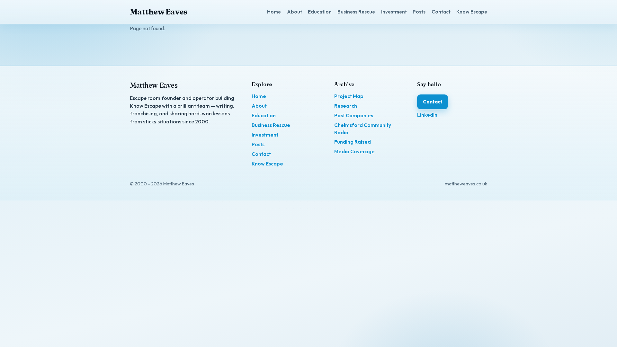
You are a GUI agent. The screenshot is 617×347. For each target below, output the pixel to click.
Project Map (348, 96)
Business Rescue (356, 12)
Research (345, 106)
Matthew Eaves (158, 11)
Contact (441, 12)
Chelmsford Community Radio (362, 129)
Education (320, 12)
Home (274, 12)
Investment (394, 12)
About (294, 12)
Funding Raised (352, 142)
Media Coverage (354, 151)
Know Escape (471, 12)
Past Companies (353, 115)
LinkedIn (427, 115)
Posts (419, 12)
